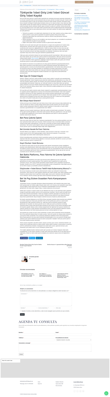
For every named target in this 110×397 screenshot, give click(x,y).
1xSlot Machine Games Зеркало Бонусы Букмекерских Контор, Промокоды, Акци (81, 26)
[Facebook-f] (74, 391)
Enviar (22, 314)
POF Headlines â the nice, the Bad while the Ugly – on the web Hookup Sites (81, 19)
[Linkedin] (80, 391)
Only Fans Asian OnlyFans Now (80, 15)
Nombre (21, 332)
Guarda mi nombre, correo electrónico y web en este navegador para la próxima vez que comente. (45, 311)
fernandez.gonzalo (42, 9)
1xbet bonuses (34, 58)
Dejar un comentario (60, 9)
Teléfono (21, 337)
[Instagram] (77, 391)
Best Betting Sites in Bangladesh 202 (82, 29)
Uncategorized (51, 9)
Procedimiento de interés (62, 337)
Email (57, 332)
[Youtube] (83, 391)
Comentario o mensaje (25, 343)
